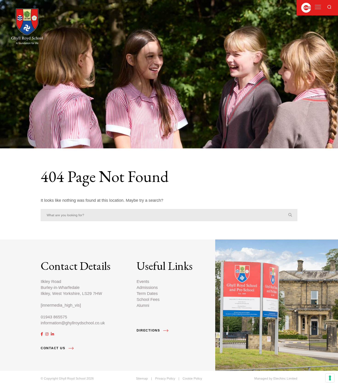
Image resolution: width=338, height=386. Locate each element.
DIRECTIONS (148, 330)
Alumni (143, 305)
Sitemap (142, 378)
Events (143, 281)
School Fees (148, 299)
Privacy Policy (165, 378)
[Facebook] (42, 334)
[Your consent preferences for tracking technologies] (330, 378)
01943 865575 (54, 317)
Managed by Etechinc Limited (275, 378)
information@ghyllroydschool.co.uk (73, 323)
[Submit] (329, 7)
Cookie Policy (192, 378)
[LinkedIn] (52, 334)
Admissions (147, 287)
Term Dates (147, 293)
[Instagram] (47, 334)
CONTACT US (53, 348)
